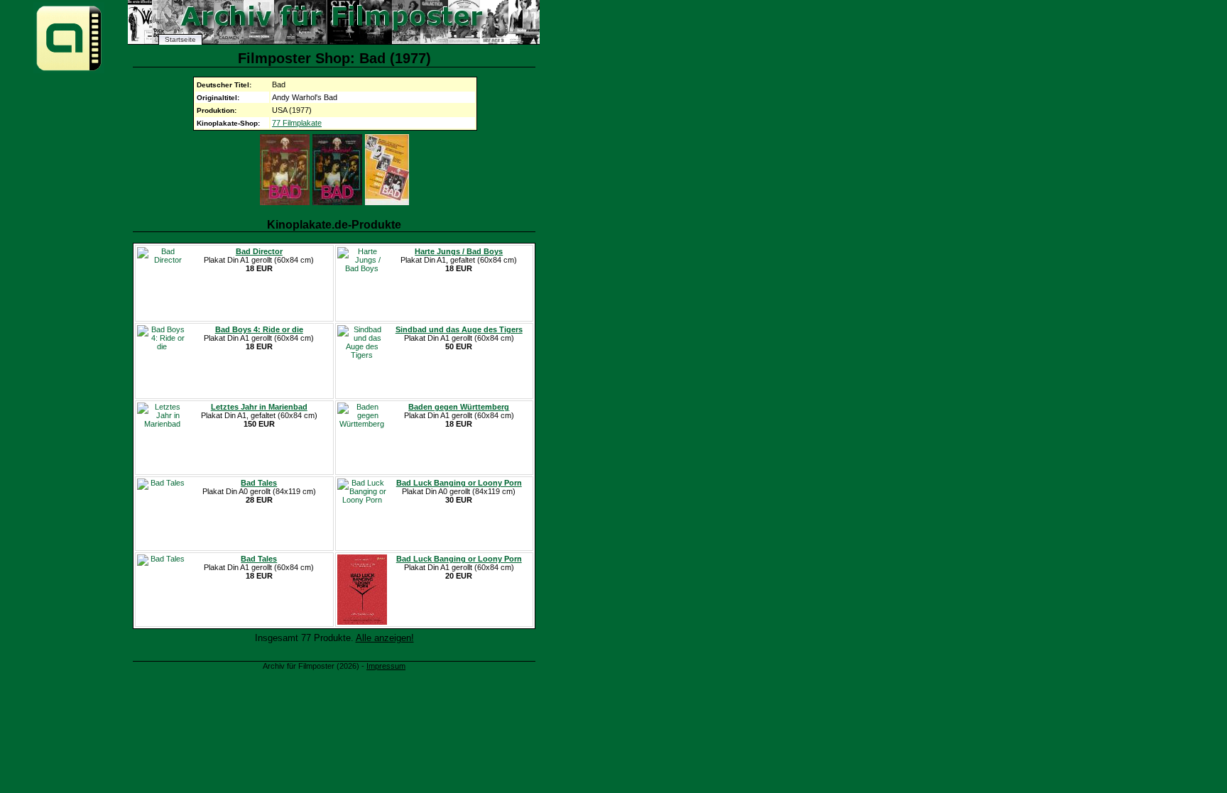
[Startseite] (68, 70)
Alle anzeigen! (385, 638)
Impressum (385, 666)
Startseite (180, 39)
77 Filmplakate (297, 123)
